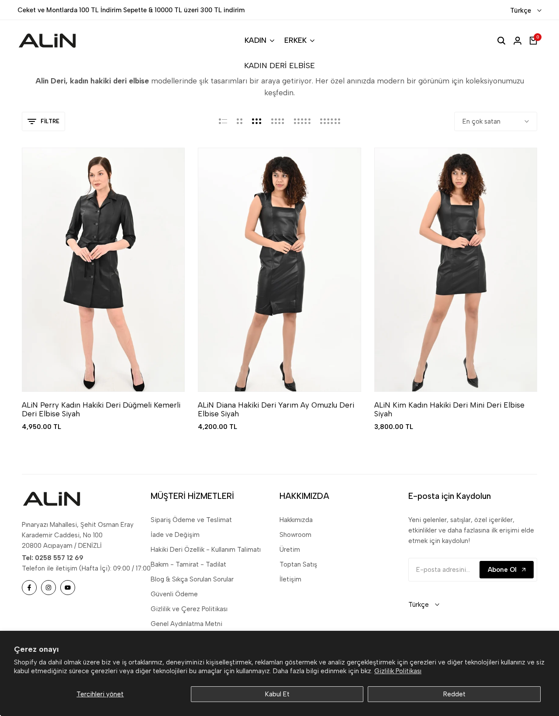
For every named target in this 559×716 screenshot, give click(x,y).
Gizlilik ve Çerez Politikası (189, 609)
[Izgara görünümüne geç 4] (277, 121)
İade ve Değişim (175, 535)
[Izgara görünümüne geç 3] (257, 121)
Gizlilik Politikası (397, 671)
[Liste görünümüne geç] (223, 121)
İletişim (290, 579)
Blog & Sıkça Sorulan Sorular (192, 579)
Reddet (454, 694)
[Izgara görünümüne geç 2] (240, 121)
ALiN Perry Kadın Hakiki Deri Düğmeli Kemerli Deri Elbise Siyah (101, 409)
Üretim (290, 549)
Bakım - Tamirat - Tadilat (188, 564)
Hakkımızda (296, 520)
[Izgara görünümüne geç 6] (330, 121)
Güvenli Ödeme (174, 594)
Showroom (295, 535)
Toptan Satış (298, 564)
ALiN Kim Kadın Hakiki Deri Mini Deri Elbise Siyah (449, 409)
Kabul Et (277, 694)
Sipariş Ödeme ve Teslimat (191, 520)
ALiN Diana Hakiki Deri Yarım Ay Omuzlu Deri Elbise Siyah (276, 409)
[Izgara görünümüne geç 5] (302, 121)
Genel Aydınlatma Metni (186, 624)
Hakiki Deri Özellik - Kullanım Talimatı (206, 549)
